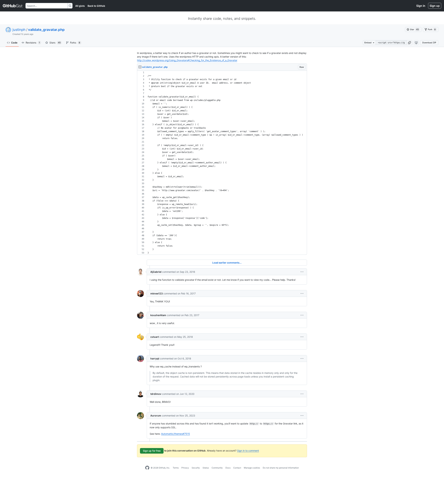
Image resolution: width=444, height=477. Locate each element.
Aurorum (155, 415)
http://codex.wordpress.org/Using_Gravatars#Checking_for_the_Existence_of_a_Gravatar (187, 60)
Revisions (33, 42)
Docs (227, 467)
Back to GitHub (96, 5)
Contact (237, 467)
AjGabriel (155, 271)
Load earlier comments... (227, 262)
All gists (80, 5)
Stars (55, 42)
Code (14, 42)
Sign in (420, 5)
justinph (18, 30)
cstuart (154, 336)
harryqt (154, 358)
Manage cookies (252, 467)
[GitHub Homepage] (147, 468)
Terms (176, 467)
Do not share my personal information (281, 467)
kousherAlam (158, 315)
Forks (75, 42)
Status (206, 467)
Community (217, 467)
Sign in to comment (248, 450)
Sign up (435, 5)
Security (196, 467)
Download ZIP (429, 42)
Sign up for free (152, 450)
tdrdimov (155, 393)
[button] (409, 42)
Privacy (185, 467)
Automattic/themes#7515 (175, 433)
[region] (222, 163)
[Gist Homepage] (13, 6)
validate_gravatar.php (46, 30)
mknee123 (156, 293)
